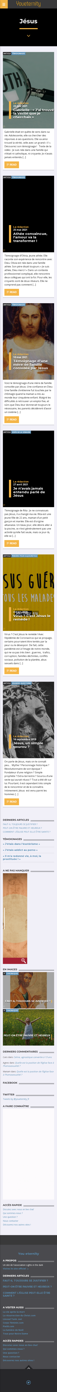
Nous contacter (10, 1220)
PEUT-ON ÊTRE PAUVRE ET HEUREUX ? (22, 828)
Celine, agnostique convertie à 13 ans (33, 1057)
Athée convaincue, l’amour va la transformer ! (30, 237)
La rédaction (21, 103)
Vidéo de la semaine (21, 432)
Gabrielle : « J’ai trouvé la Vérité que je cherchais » (33, 113)
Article (7, 53)
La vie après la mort (14, 1311)
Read (13, 164)
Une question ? (10, 1216)
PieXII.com (8, 1326)
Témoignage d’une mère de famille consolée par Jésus (30, 364)
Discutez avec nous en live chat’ (18, 1209)
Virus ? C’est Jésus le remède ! (31, 618)
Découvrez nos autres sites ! (17, 1224)
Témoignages (18, 53)
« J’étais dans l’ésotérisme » (21, 844)
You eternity (28, 1253)
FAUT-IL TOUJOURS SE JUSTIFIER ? (20, 824)
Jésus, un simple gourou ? (28, 745)
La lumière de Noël (13, 1330)
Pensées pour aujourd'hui (24, 556)
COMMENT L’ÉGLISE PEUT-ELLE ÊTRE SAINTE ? (26, 831)
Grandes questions (21, 683)
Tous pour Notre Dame (15, 1333)
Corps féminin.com (13, 1322)
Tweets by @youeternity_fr (16, 1099)
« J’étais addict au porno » (20, 850)
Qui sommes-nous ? (13, 1213)
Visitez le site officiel (14, 1268)
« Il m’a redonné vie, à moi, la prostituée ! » (22, 857)
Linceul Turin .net (12, 1319)
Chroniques (12, 973)
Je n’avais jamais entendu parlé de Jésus (29, 492)
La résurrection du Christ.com (19, 1315)
